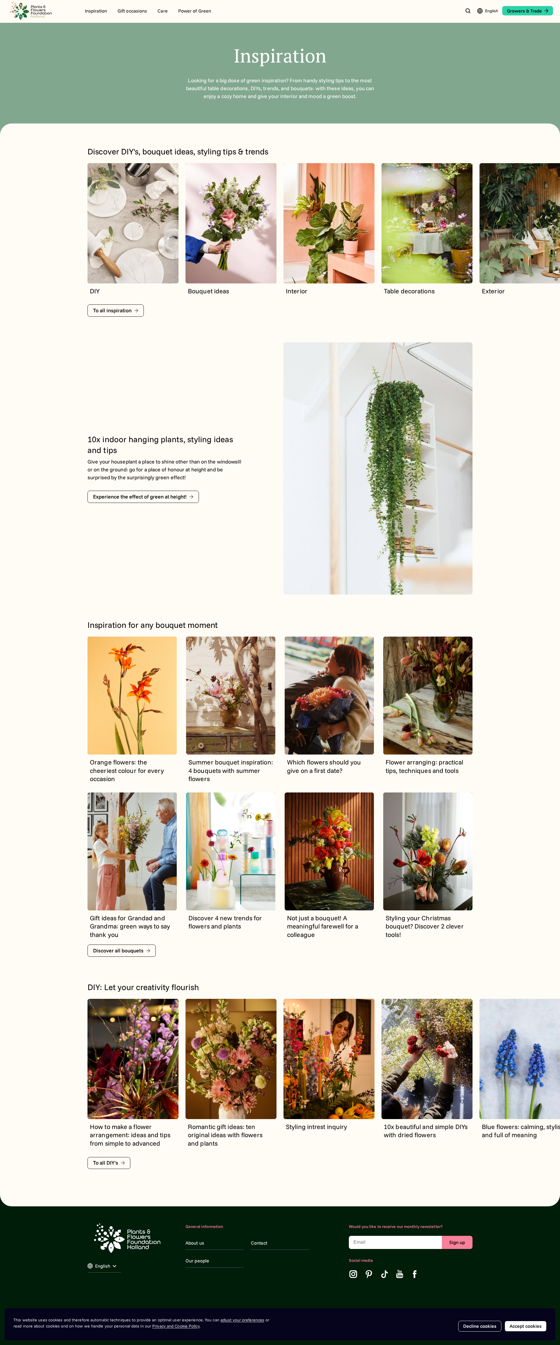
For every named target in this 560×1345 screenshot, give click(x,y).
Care (162, 11)
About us (195, 1243)
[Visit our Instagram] (353, 1274)
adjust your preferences (242, 1320)
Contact (259, 1243)
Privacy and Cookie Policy (176, 1326)
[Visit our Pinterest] (369, 1274)
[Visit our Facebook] (414, 1274)
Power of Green (194, 11)
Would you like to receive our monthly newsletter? (396, 1226)
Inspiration (96, 11)
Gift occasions (132, 11)
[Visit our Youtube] (399, 1274)
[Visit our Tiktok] (384, 1274)
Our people (197, 1261)
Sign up (457, 1242)
